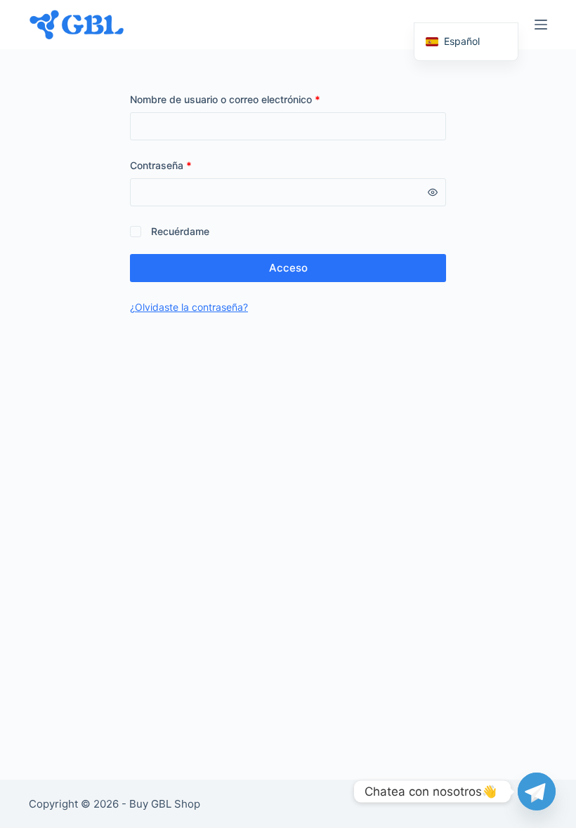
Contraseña (186, 165)
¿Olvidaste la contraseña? (189, 307)
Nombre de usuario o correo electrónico (250, 99)
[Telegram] (537, 791)
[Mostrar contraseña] (433, 192)
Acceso (288, 267)
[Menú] (541, 24)
